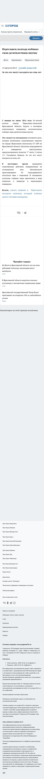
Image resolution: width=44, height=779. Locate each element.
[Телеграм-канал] (11, 603)
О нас (4, 619)
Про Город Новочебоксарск (11, 545)
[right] (41, 32)
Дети (5, 60)
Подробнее (6, 738)
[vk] (19, 212)
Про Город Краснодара (10, 568)
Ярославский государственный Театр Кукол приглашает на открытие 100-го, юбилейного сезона (21, 296)
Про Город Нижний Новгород (12, 541)
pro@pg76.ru (32, 663)
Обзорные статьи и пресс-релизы (13, 615)
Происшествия (32, 60)
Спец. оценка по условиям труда (13, 722)
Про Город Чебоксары (9, 558)
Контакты (6, 623)
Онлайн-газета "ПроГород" (11, 581)
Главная (5, 635)
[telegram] (26, 212)
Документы (6, 577)
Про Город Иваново (9, 527)
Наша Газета (6, 572)
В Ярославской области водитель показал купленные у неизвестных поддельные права (21, 283)
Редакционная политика (10, 627)
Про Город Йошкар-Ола (10, 532)
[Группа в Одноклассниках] (7, 603)
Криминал (16, 60)
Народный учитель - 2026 (33, 32)
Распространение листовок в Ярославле (15, 694)
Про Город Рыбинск (9, 550)
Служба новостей (27, 68)
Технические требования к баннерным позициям (18, 585)
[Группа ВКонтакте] (4, 603)
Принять (36, 38)
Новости (5, 631)
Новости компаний (9, 611)
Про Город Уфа (7, 554)
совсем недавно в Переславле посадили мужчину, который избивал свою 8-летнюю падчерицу (22, 193)
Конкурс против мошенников (11, 32)
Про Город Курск (8, 537)
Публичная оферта (8, 590)
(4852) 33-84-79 (18, 665)
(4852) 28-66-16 (22, 663)
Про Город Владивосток (10, 564)
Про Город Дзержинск (10, 523)
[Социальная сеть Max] (14, 603)
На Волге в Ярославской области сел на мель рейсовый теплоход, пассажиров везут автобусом (21, 269)
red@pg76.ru (28, 665)
